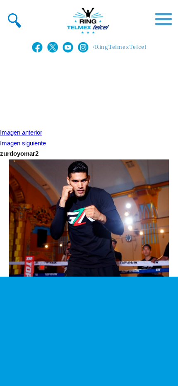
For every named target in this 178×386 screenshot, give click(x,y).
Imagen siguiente (23, 143)
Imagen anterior (21, 132)
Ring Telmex (87, 20)
